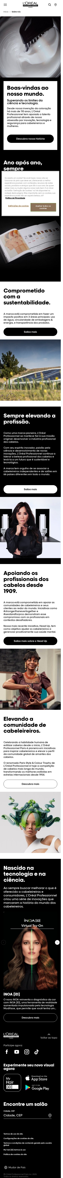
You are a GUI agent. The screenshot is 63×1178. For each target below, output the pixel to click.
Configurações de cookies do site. (19, 1138)
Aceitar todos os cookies (43, 207)
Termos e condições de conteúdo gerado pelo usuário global (28, 1144)
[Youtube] (16, 1051)
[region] (30, 193)
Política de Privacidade (15, 198)
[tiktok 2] (36, 1051)
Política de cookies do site (15, 1154)
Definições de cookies (18, 206)
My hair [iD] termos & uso (15, 1150)
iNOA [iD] (12, 994)
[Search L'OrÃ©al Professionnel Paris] (50, 5)
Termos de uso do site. (13, 1134)
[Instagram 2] (26, 1051)
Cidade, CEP (9, 1111)
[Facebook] (6, 1051)
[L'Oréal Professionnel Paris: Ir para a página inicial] (30, 5)
